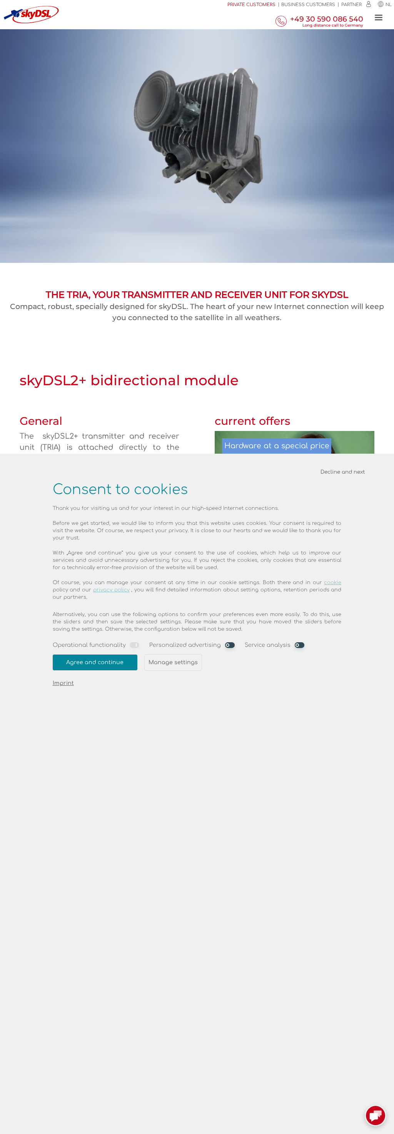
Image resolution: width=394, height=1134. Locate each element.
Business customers (308, 4)
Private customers (251, 4)
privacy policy (111, 590)
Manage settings (173, 662)
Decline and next (343, 472)
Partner (351, 4)
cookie (332, 582)
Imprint (63, 683)
